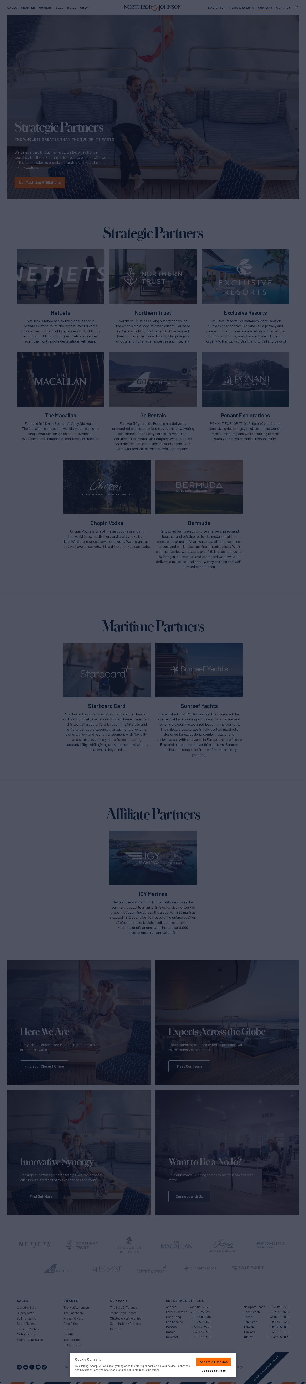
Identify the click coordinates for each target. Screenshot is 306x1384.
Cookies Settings (214, 1370)
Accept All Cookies (214, 1362)
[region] (153, 1365)
